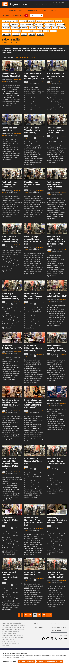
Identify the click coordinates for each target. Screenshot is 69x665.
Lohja (40, 27)
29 (44, 615)
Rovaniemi (16, 31)
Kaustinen (39, 24)
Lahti (32, 27)
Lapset (21, 10)
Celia (31, 21)
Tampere (6, 34)
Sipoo (45, 31)
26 (30, 615)
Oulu (47, 27)
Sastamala (27, 31)
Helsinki (14, 24)
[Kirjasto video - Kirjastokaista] (5, 3)
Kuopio (15, 27)
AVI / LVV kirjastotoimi (10, 21)
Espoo (58, 21)
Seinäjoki (37, 31)
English (60, 2)
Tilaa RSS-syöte (38, 627)
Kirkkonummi (49, 24)
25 (26, 615)
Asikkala (23, 21)
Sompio (53, 31)
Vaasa (32, 34)
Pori (55, 27)
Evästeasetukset (9, 661)
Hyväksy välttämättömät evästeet (49, 661)
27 (35, 615)
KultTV (6, 27)
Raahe (62, 27)
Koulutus (43, 10)
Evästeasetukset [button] (56, 631)
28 (39, 615)
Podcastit (6, 15)
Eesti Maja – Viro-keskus (45, 21)
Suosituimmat (18, 57)
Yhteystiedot (55, 624)
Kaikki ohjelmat (17, 15)
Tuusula (16, 34)
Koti (4, 10)
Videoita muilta (53, 10)
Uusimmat (10, 57)
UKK (66, 2)
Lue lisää (22, 657)
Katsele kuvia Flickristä (58, 627)
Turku (24, 34)
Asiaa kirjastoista (32, 10)
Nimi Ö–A (33, 57)
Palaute (36, 624)
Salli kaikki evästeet (26, 661)
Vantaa (40, 34)
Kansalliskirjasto (26, 24)
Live (26, 15)
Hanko (5, 24)
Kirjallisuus (12, 10)
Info (63, 2)
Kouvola (60, 24)
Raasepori (6, 31)
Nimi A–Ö (27, 57)
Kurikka (23, 27)
